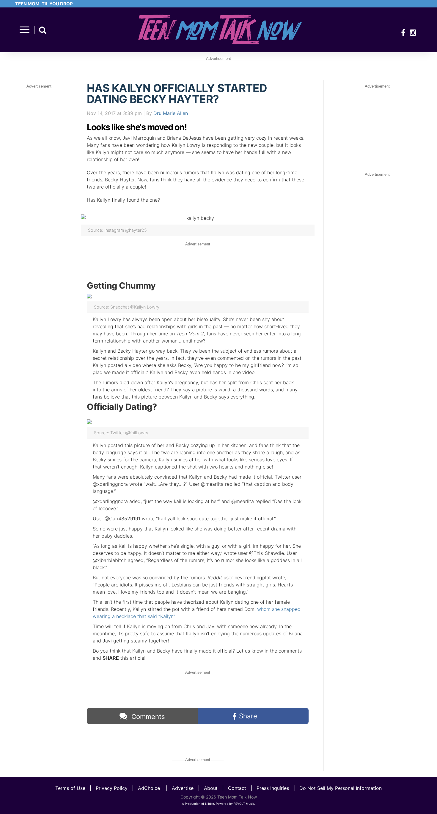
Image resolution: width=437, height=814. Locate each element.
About (211, 788)
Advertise (183, 788)
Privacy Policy (112, 788)
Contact (237, 788)
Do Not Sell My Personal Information (340, 788)
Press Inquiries (273, 788)
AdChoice (149, 788)
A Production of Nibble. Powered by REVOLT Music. (218, 803)
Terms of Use (70, 788)
